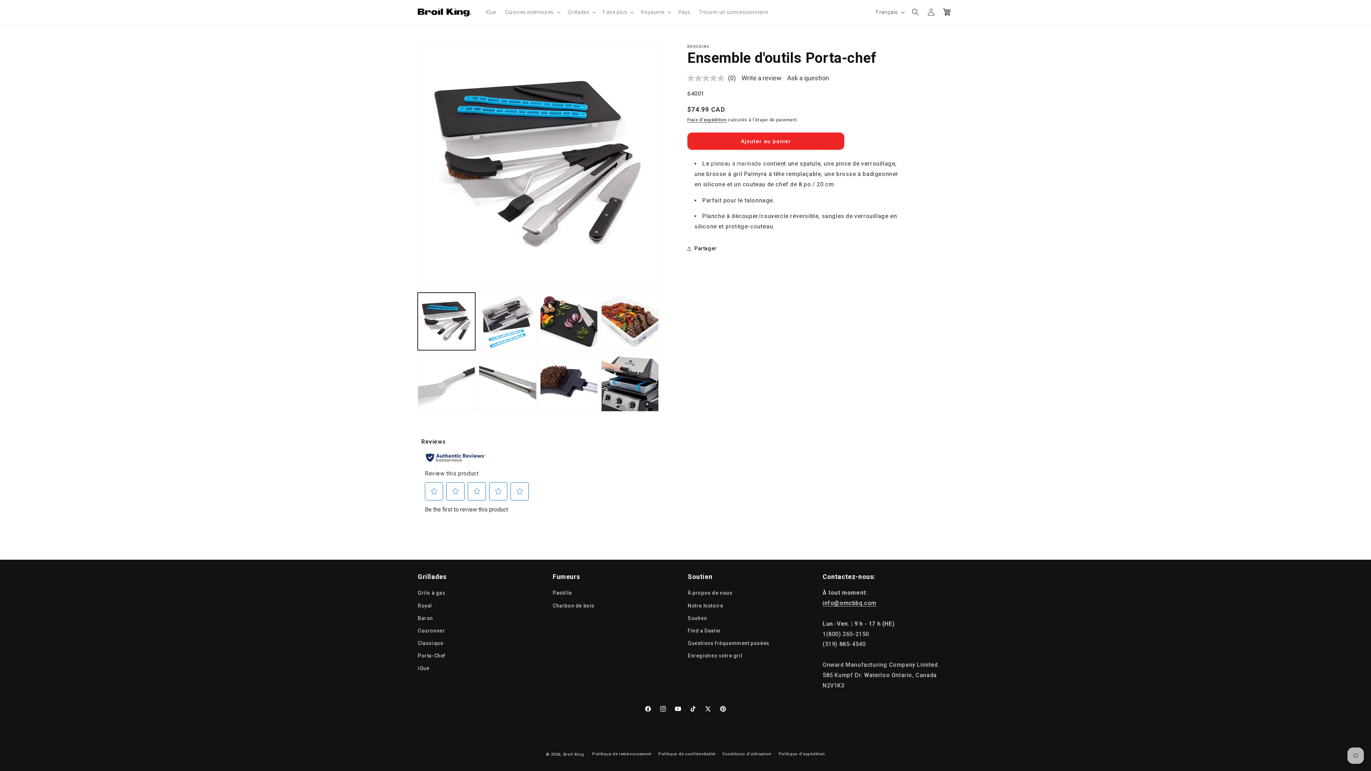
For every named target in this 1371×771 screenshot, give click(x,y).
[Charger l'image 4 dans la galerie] (630, 321)
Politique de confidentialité (686, 754)
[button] (532, 12)
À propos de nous (710, 593)
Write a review (762, 78)
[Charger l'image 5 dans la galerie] (446, 382)
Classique (430, 643)
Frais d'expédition (707, 119)
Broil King (573, 754)
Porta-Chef (432, 656)
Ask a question (808, 78)
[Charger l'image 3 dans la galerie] (569, 321)
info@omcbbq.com (850, 603)
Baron (425, 618)
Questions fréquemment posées (728, 643)
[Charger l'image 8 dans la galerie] (630, 382)
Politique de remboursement (621, 754)
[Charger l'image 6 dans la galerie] (507, 382)
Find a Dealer (704, 631)
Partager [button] (705, 248)
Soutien (697, 618)
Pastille (562, 593)
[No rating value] (707, 78)
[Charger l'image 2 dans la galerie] (507, 321)
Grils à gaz (432, 593)
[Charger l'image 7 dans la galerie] (569, 382)
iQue (423, 668)
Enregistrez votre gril (715, 656)
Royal (425, 606)
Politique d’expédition (802, 754)
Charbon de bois (573, 606)
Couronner (431, 631)
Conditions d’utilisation (747, 754)
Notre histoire (705, 606)
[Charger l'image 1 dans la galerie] (446, 321)
